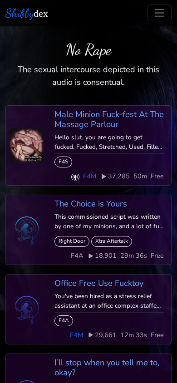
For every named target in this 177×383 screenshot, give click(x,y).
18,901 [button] (106, 255)
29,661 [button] (106, 334)
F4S (63, 161)
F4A (64, 320)
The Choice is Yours (90, 203)
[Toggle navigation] (160, 13)
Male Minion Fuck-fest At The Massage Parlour (109, 119)
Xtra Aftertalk (111, 241)
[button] (75, 176)
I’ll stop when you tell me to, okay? (106, 367)
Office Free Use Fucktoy (98, 283)
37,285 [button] (119, 176)
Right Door (72, 241)
